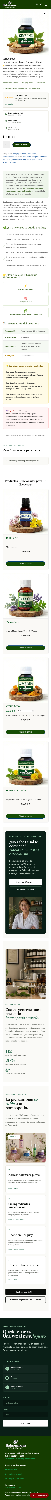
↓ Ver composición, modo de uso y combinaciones (21, 88)
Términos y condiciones (25, 1459)
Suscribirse (25, 1423)
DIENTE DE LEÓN (16, 790)
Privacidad (9, 1459)
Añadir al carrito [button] (25, 564)
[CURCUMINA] (25, 680)
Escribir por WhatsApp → (26, 882)
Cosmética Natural (13, 1474)
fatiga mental (14, 159)
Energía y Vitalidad (19, 154)
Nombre (6, 1397)
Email (5, 1409)
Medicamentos (8, 157)
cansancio (27, 157)
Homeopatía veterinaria (15, 1478)
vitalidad (13, 162)
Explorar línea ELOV (25, 1292)
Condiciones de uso (13, 1488)
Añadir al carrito (22, 145)
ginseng (22, 159)
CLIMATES (12, 538)
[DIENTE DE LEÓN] (25, 764)
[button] (45, 13)
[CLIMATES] (25, 511)
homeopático (32, 159)
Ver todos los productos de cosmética (25, 1300)
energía (35, 157)
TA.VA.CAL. (12, 622)
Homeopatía (32, 154)
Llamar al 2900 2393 (25, 890)
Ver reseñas (9, 104)
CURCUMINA (13, 706)
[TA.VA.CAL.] (25, 596)
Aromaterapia (11, 1469)
